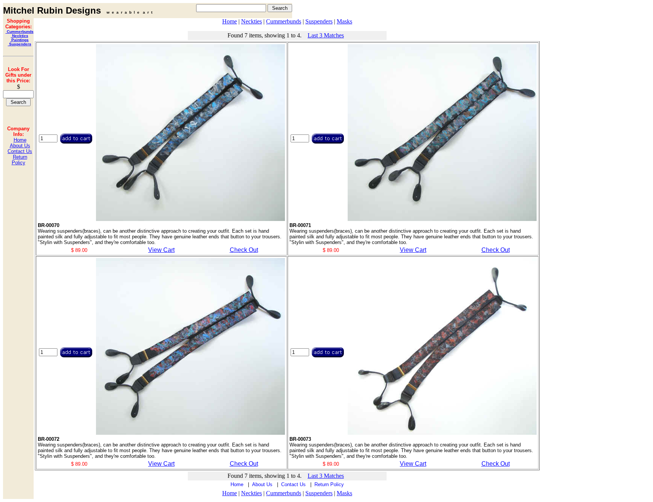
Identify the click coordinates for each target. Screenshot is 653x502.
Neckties (19, 36)
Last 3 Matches (326, 35)
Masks (344, 21)
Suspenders (19, 44)
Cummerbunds (20, 31)
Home (20, 140)
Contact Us (20, 151)
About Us (20, 145)
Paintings (19, 40)
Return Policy (19, 159)
